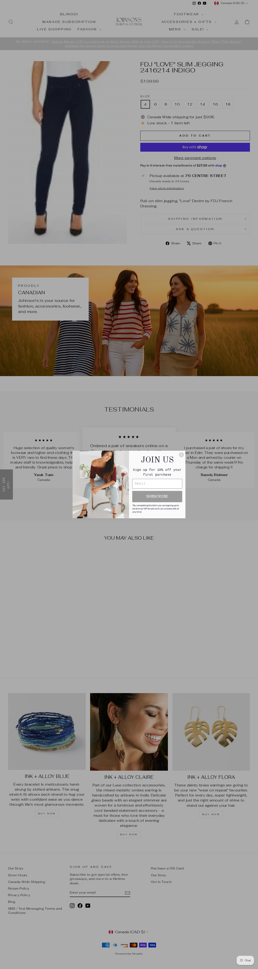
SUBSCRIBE (157, 496)
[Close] (181, 454)
